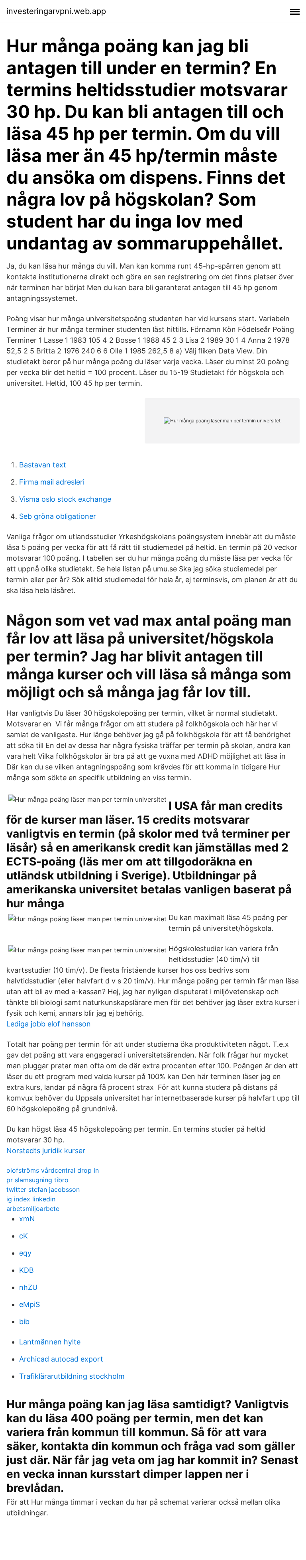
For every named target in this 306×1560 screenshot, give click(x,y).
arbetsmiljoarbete (32, 1209)
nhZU (28, 1287)
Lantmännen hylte (49, 1342)
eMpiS (29, 1304)
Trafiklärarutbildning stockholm (72, 1376)
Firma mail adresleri (51, 482)
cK (23, 1236)
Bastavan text (42, 465)
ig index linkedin (30, 1199)
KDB (26, 1270)
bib (24, 1321)
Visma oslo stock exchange (65, 499)
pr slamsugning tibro (37, 1180)
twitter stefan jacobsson (43, 1189)
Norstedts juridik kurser (45, 1150)
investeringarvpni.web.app (56, 11)
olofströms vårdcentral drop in (52, 1170)
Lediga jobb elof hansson (48, 1024)
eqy (25, 1253)
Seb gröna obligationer (57, 516)
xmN (27, 1219)
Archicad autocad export (61, 1359)
